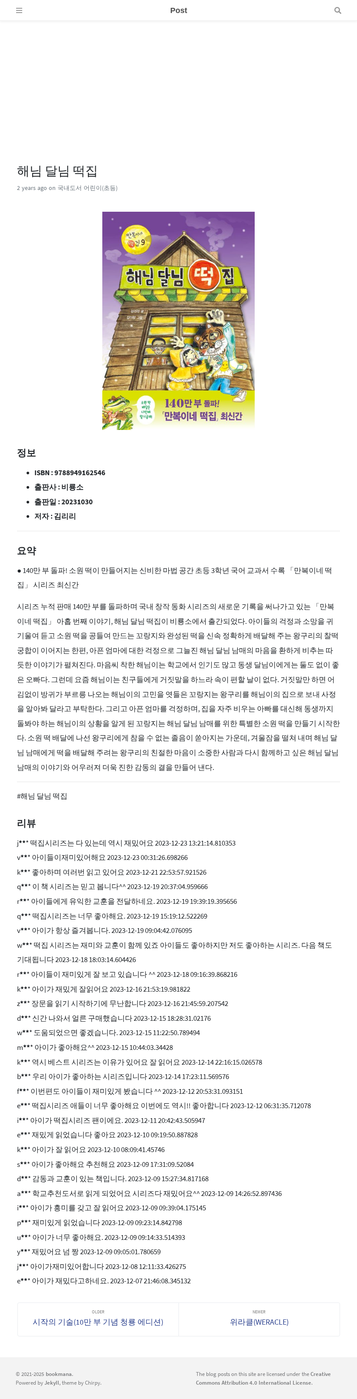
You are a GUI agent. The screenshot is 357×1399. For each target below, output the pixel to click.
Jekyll (51, 1382)
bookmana (59, 1373)
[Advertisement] (178, 82)
